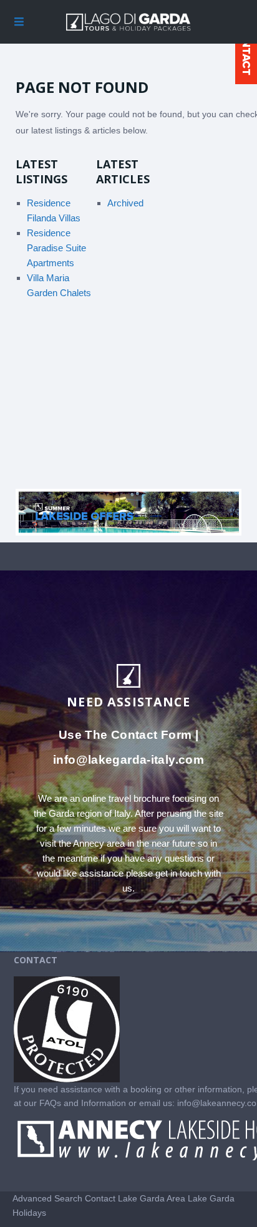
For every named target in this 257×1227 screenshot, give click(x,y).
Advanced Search (47, 1198)
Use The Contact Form (125, 734)
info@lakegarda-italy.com (128, 759)
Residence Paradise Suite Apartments (56, 248)
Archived (125, 203)
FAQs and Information (83, 1103)
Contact (100, 1198)
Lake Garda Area (151, 1198)
